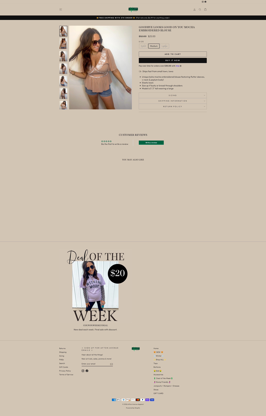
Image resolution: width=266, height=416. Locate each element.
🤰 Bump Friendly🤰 (162, 382)
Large (164, 46)
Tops (156, 363)
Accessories (158, 374)
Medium (154, 46)
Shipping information (172, 101)
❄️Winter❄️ (159, 356)
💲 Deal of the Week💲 (163, 378)
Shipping (62, 352)
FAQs (61, 359)
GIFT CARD (158, 393)
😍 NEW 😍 (158, 352)
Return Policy (172, 106)
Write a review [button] (151, 143)
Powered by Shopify (133, 408)
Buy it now (173, 60)
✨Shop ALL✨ (160, 359)
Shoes (156, 389)
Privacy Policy (65, 371)
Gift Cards (63, 367)
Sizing (173, 95)
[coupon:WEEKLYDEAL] (95, 285)
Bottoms (157, 367)
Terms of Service (66, 374)
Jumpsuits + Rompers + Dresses (166, 386)
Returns (62, 348)
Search (62, 363)
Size (141, 42)
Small (143, 46)
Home (156, 348)
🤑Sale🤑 (158, 371)
